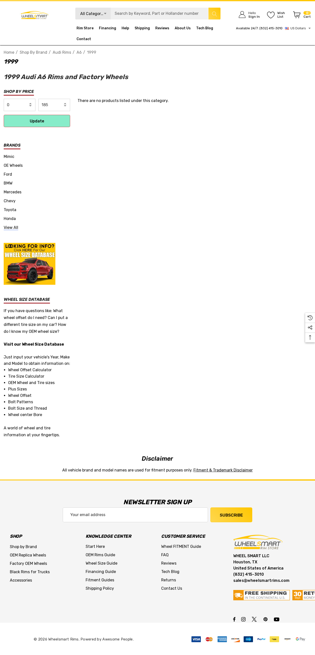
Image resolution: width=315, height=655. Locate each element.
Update (37, 121)
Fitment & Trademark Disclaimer (223, 470)
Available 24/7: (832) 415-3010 (259, 28)
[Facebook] (234, 619)
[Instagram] (244, 619)
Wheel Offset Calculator (30, 370)
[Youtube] (277, 619)
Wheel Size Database (43, 344)
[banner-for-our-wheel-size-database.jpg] (29, 263)
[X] (255, 619)
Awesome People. (118, 639)
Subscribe (231, 515)
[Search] (214, 13)
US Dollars (297, 28)
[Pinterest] (266, 619)
